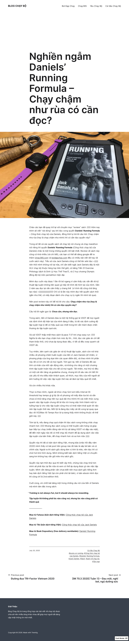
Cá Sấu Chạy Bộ (113, 6)
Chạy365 (82, 6)
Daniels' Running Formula (89, 556)
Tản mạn (96, 561)
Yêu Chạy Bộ (96, 6)
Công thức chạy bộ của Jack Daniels (79, 525)
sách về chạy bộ (93, 559)
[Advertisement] (64, 33)
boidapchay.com (59, 258)
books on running (76, 553)
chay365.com (41, 258)
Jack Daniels (74, 559)
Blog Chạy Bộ (17, 5)
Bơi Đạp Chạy (68, 6)
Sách (83, 559)
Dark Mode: (120, 638)
